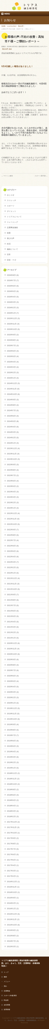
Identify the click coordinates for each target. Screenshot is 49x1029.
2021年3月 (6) (13, 627)
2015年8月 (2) (13, 936)
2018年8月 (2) (13, 789)
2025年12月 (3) (13, 318)
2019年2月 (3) (13, 762)
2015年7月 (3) (13, 941)
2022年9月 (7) (13, 530)
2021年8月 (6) (13, 600)
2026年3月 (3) (13, 302)
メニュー (7, 981)
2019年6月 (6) (13, 741)
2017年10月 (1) (13, 833)
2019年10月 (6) (13, 719)
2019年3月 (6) (13, 757)
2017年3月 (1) (13, 871)
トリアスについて (14, 217)
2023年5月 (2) (13, 486)
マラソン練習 (7, 176)
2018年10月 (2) (13, 784)
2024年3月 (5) (13, 432)
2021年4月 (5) (13, 622)
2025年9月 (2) (13, 335)
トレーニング (12, 222)
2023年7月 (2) (13, 475)
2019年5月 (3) (13, 746)
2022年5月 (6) (13, 551)
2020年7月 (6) (13, 670)
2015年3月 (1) (13, 946)
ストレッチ (11, 200)
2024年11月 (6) (13, 389)
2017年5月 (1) (13, 860)
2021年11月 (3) (13, 584)
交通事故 (7, 991)
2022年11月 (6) (13, 519)
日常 (9, 254)
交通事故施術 (12, 227)
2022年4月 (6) (13, 557)
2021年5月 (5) (13, 616)
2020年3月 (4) (13, 692)
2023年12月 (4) (13, 448)
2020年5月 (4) (13, 681)
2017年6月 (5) (13, 854)
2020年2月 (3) (13, 697)
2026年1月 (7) (13, 313)
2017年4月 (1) (13, 865)
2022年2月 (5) (13, 567)
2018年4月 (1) (13, 806)
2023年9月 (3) (13, 465)
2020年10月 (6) (13, 654)
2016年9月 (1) (13, 898)
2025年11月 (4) (13, 324)
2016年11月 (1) (13, 887)
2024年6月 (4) (13, 416)
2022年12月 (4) (13, 513)
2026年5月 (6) (13, 291)
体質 (9, 233)
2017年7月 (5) (13, 849)
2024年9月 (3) (13, 400)
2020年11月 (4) (13, 649)
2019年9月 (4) (13, 724)
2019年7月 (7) (13, 735)
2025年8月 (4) (13, 340)
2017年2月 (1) (13, 876)
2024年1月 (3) (13, 443)
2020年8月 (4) (13, 665)
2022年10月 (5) (13, 524)
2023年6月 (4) (13, 481)
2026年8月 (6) (13, 275)
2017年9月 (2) (13, 838)
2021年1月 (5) (13, 638)
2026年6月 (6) (13, 286)
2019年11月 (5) (13, 714)
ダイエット (11, 211)
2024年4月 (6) (13, 427)
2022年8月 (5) (13, 535)
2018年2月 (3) (13, 816)
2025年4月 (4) (13, 362)
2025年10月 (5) (13, 329)
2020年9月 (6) (13, 659)
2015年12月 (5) (13, 914)
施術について (12, 249)
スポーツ (10, 206)
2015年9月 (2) (13, 930)
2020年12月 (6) (13, 643)
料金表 (6, 1000)
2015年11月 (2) (13, 919)
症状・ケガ (11, 260)
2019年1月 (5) (13, 768)
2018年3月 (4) (13, 811)
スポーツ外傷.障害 (10, 995)
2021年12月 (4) (13, 578)
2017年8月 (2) (13, 844)
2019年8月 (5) (13, 730)
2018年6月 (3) (13, 795)
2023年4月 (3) (13, 492)
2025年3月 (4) (13, 367)
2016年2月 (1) (13, 903)
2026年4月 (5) (13, 297)
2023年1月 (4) (13, 508)
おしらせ (10, 195)
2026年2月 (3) (13, 308)
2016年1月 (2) (13, 909)
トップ (6, 972)
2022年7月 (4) (13, 540)
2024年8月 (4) (13, 405)
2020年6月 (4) (13, 676)
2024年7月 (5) (13, 410)
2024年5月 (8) (13, 421)
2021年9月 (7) (13, 595)
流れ (5, 986)
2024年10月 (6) (13, 394)
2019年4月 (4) (13, 752)
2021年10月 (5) (13, 589)
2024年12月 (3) (13, 383)
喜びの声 (5, 49)
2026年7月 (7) (13, 280)
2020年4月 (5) (13, 687)
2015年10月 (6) (13, 925)
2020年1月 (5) (13, 703)
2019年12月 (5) (13, 708)
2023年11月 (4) (13, 454)
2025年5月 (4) (13, 356)
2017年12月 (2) (13, 822)
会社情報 (7, 1005)
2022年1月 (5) (13, 573)
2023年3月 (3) (13, 497)
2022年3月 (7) (13, 562)
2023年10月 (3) (13, 459)
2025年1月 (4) (13, 378)
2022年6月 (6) (13, 546)
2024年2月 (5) (13, 438)
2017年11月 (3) (13, 827)
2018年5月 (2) (13, 800)
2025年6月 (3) (13, 351)
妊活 (10, 49)
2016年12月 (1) (13, 882)
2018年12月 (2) (13, 773)
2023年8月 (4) (13, 470)
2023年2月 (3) (13, 502)
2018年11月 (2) (13, 779)
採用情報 (7, 1009)
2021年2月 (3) (13, 632)
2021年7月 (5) (13, 605)
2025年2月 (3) (13, 372)
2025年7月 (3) (13, 345)
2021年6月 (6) (13, 611)
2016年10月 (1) (13, 892)
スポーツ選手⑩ (41, 176)
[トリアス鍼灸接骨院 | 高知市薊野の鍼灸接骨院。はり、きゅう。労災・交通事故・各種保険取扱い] (24, 7)
